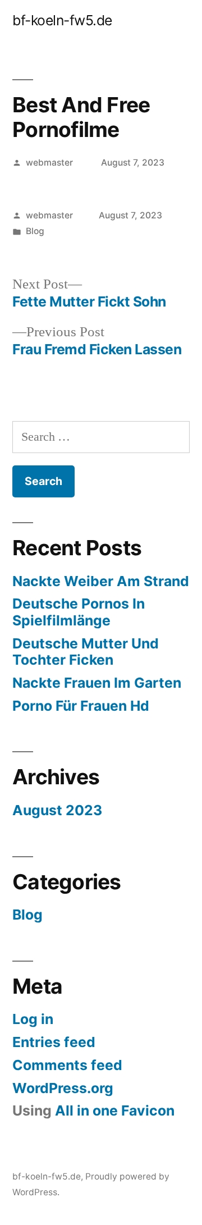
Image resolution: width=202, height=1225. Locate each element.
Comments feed (67, 1065)
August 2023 (57, 810)
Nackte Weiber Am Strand (100, 581)
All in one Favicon (115, 1110)
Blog (35, 231)
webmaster (49, 162)
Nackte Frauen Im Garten (96, 682)
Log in (32, 1019)
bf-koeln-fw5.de (62, 20)
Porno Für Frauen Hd (80, 705)
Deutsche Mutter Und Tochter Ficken (85, 652)
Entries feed (53, 1042)
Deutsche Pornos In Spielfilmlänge (78, 612)
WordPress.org (62, 1088)
